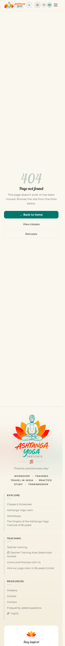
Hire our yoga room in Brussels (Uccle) (30, 568)
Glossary (12, 590)
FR (44, 5)
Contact (12, 602)
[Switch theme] (37, 5)
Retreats (31, 234)
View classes (31, 224)
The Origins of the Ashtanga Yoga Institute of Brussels (28, 523)
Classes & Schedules (19, 504)
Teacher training (17, 547)
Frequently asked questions (24, 607)
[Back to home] (14, 5)
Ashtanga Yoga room (20, 510)
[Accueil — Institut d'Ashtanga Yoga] (31, 436)
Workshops (14, 516)
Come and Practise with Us (23, 562)
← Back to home (31, 214)
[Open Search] (29, 5)
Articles (11, 596)
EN (49, 5)
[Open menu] (55, 5)
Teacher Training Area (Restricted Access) (29, 554)
